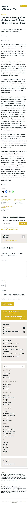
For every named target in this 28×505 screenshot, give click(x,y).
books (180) (6, 418)
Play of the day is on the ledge (11, 344)
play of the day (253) (8, 429)
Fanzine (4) (6, 386)
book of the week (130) (9, 433)
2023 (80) (5, 449)
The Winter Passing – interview (7, 206)
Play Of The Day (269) (9, 415)
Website (3, 290)
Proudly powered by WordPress (10, 501)
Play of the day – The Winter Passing (19, 200)
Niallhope (3, 14)
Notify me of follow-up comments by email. (14, 294)
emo (6, 228)
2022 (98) (5, 452)
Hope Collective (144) (9, 431)
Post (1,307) (6, 373)
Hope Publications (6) (9, 397)
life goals (16, 228)
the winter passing (13, 229)
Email (3, 285)
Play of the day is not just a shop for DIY (13, 354)
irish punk (10, 228)
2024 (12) (5, 447)
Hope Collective (8, 7)
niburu (5, 229)
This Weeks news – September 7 (6, 200)
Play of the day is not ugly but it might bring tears (13, 350)
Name (3, 281)
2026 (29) (5, 442)
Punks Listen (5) (7, 402)
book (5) (5, 400)
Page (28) (5, 375)
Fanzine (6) (6, 395)
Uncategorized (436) (8, 413)
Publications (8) (7, 384)
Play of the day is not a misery (11, 356)
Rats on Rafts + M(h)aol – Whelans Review (13, 312)
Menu (24, 6)
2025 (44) (5, 444)
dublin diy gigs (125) (8, 436)
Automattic (14, 502)
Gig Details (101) (7, 420)
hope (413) (6, 426)
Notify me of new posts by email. (11, 299)
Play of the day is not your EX (11, 346)
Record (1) (6, 389)
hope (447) (6, 411)
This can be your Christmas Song (14, 317)
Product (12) (6, 378)
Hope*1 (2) (6, 404)
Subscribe (22, 223)
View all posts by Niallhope (10, 240)
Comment (4, 260)
